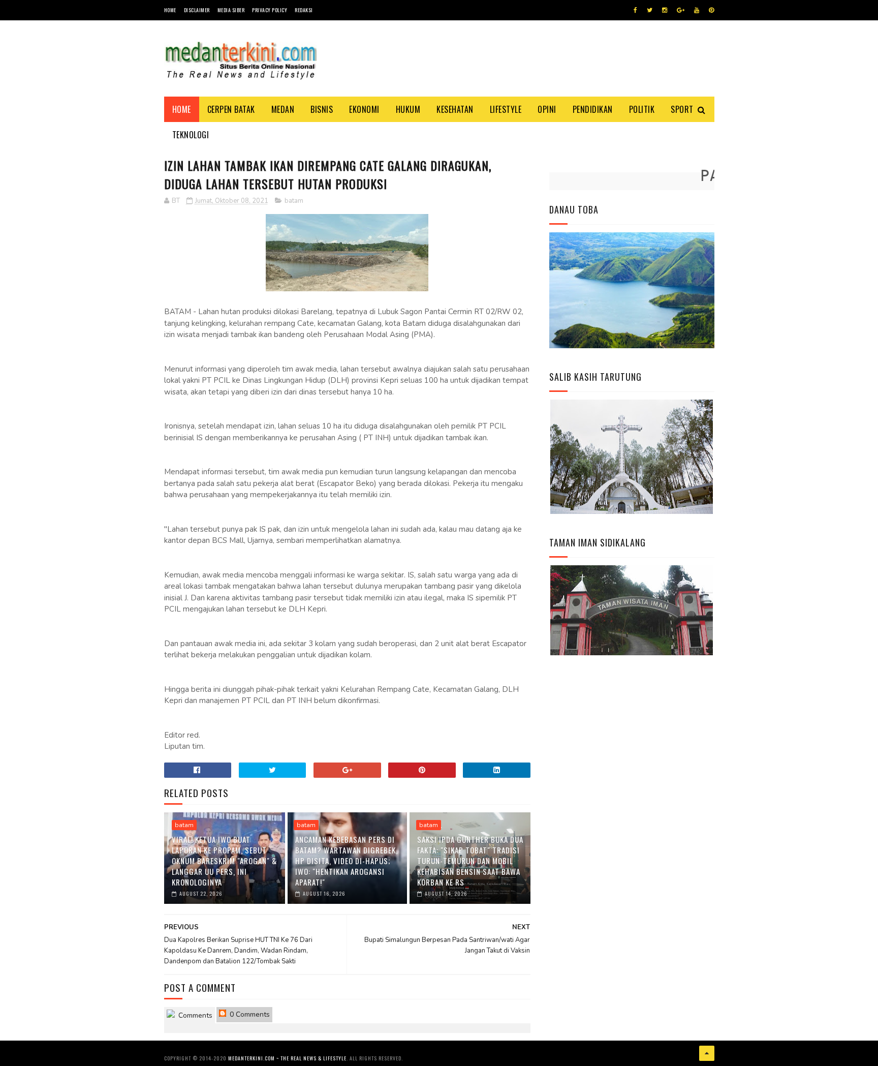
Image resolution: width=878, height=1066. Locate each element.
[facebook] (635, 10)
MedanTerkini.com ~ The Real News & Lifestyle (287, 1058)
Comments (194, 1015)
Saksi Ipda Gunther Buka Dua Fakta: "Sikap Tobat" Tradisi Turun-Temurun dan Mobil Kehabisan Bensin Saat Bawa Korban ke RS (470, 861)
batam (294, 200)
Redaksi (304, 10)
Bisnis (321, 109)
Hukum (408, 109)
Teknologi (190, 135)
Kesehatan (455, 109)
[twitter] (649, 10)
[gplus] (680, 10)
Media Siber (231, 10)
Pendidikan (593, 109)
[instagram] (664, 10)
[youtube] (697, 10)
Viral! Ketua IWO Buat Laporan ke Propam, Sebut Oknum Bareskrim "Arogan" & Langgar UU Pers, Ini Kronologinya (224, 861)
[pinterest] (711, 10)
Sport (682, 109)
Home (170, 10)
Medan (283, 109)
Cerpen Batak (231, 109)
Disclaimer (197, 10)
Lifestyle (506, 109)
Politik (642, 109)
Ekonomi (364, 109)
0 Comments (249, 1014)
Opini (547, 109)
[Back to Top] (706, 1053)
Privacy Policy (269, 10)
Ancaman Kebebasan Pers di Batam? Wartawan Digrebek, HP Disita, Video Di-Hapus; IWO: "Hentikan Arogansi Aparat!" (346, 861)
